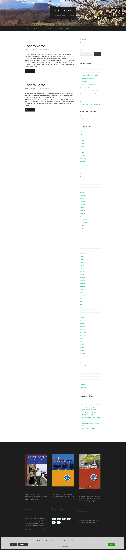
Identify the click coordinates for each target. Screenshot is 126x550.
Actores (82, 131)
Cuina (81, 164)
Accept (111, 544)
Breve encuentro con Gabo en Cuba (89, 93)
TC (37, 49)
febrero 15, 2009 (30, 49)
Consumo (82, 155)
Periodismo (83, 265)
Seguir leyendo (30, 71)
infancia (82, 237)
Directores (82, 180)
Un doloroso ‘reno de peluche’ (87, 97)
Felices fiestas (83, 81)
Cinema (82, 140)
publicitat (82, 286)
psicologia (82, 274)
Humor (82, 234)
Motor (81, 256)
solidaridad (83, 332)
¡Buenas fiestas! (84, 71)
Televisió (82, 347)
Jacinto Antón (35, 46)
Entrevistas (59, 28)
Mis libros (37, 28)
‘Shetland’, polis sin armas (86, 87)
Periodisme (83, 262)
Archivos (82, 116)
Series (81, 320)
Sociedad (82, 326)
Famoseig (82, 201)
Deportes (82, 176)
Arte (81, 134)
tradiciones (83, 356)
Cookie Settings (23, 544)
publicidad (82, 283)
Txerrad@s (63, 10)
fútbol (81, 216)
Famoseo (82, 204)
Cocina (82, 146)
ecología (82, 183)
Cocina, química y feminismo (87, 78)
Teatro (81, 341)
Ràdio (81, 289)
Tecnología (82, 344)
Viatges (82, 375)
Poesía (81, 268)
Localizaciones (83, 253)
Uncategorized (83, 365)
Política (82, 271)
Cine (81, 137)
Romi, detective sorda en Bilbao (88, 68)
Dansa (81, 170)
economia (82, 186)
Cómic (81, 149)
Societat (82, 329)
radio (81, 292)
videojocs (82, 381)
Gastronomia (83, 219)
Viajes (75, 28)
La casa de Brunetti (94, 419)
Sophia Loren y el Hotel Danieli (92, 405)
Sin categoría (83, 323)
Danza (81, 173)
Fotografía (82, 210)
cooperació (83, 158)
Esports (82, 198)
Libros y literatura (84, 247)
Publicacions (83, 280)
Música (82, 259)
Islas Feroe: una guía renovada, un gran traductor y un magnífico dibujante (89, 74)
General (82, 225)
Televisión (82, 353)
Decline (13, 544)
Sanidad (82, 314)
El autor (27, 28)
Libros (81, 244)
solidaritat (82, 335)
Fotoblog (82, 207)
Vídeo (81, 378)
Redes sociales (83, 298)
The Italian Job (92, 414)
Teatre (81, 338)
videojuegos (83, 384)
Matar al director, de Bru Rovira (88, 84)
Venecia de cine (47, 28)
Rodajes (82, 311)
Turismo (82, 362)
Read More (73, 540)
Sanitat (82, 317)
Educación (82, 192)
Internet (82, 241)
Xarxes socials (83, 387)
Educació (82, 189)
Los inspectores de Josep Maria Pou (89, 90)
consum (82, 152)
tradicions (82, 359)
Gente (81, 228)
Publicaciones (83, 277)
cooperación (83, 161)
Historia (82, 231)
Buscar (81, 50)
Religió (81, 304)
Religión (82, 308)
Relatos (68, 28)
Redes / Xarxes (83, 295)
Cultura (82, 167)
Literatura (82, 250)
